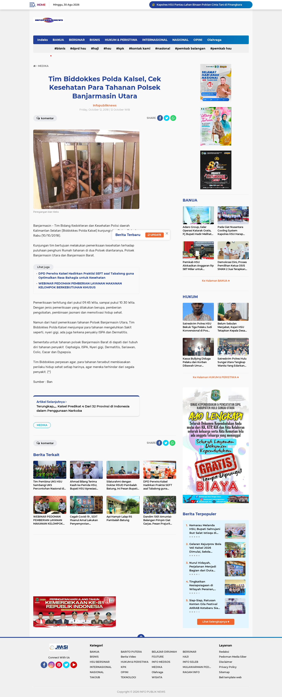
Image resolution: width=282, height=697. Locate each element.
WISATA (157, 677)
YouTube (76, 670)
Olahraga (214, 40)
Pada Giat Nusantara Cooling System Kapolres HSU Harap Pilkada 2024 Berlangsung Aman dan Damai (232, 230)
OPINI (197, 40)
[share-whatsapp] (173, 118)
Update (155, 234)
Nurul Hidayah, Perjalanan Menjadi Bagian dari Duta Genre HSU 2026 (202, 566)
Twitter (68, 670)
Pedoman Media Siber (232, 656)
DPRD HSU (79, 48)
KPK (121, 48)
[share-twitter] (166, 118)
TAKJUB (95, 677)
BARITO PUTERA (131, 651)
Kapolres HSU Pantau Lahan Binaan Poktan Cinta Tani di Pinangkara (199, 4)
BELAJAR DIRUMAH (164, 651)
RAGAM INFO (191, 672)
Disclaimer (225, 661)
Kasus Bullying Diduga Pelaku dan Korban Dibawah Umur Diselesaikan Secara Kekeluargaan (197, 362)
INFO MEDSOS (161, 661)
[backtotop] (141, 638)
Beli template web (230, 677)
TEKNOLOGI (128, 677)
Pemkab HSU (222, 48)
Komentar (47, 118)
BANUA (58, 40)
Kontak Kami (140, 48)
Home (41, 5)
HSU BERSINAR (100, 661)
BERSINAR (77, 40)
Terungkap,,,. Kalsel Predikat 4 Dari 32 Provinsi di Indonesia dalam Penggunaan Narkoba (83, 408)
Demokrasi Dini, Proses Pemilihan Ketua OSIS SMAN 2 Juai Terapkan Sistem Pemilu (232, 266)
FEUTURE (158, 656)
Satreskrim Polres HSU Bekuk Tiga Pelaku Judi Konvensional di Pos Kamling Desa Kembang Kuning (198, 327)
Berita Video (128, 656)
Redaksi (224, 651)
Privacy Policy (228, 667)
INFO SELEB (190, 661)
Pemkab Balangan (191, 48)
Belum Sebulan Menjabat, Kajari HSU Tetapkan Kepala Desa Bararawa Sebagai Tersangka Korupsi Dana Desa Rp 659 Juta (233, 327)
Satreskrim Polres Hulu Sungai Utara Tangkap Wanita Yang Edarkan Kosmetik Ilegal (232, 362)
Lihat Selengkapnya (214, 621)
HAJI (96, 48)
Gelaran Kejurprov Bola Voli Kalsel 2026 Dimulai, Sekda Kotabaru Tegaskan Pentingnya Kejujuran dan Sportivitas (205, 547)
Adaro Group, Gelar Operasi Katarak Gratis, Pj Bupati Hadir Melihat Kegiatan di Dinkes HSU (197, 230)
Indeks (42, 40)
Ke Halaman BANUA (215, 280)
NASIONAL (180, 40)
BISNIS (95, 40)
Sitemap (224, 672)
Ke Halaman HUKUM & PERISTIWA (215, 377)
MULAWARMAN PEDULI (198, 667)
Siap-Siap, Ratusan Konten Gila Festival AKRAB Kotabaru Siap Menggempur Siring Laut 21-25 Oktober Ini (204, 604)
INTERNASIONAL (154, 40)
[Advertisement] (104, 567)
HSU (108, 48)
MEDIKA (42, 425)
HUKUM (190, 297)
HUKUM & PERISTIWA (121, 40)
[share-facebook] (160, 118)
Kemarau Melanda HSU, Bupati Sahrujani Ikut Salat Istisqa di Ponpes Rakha (204, 529)
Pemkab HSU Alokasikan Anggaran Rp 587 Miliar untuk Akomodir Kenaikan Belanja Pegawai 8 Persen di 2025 (198, 266)
